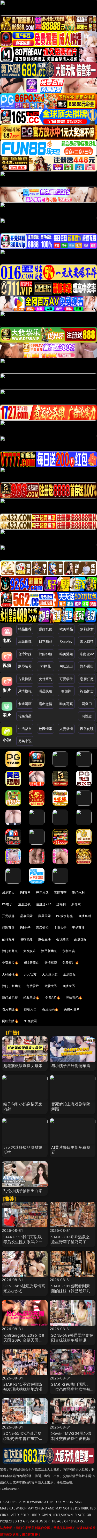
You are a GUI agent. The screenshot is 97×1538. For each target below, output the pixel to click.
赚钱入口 (30, 1009)
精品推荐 (25, 629)
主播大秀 (60, 927)
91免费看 (30, 1021)
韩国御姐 (46, 654)
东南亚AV (87, 654)
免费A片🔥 (53, 997)
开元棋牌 (42, 892)
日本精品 (46, 641)
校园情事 (46, 728)
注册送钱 (24, 904)
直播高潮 (84, 916)
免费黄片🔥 (70, 962)
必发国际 (80, 939)
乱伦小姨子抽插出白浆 (23, 1190)
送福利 (61, 904)
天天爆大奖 (50, 974)
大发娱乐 (29, 951)
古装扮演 (25, 678)
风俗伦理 (87, 728)
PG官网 (25, 892)
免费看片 (32, 986)
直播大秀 (68, 986)
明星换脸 (46, 691)
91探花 (45, 666)
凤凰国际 (44, 916)
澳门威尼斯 (10, 997)
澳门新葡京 (10, 951)
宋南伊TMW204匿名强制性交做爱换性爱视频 (71, 1436)
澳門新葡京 (49, 951)
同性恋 (87, 716)
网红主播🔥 (10, 1021)
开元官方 (30, 974)
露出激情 (46, 703)
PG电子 (7, 904)
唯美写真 (66, 703)
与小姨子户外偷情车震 (71, 1065)
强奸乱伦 (46, 629)
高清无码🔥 (50, 1009)
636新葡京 (31, 962)
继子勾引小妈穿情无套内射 (23, 1106)
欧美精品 (66, 629)
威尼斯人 (8, 892)
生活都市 (25, 728)
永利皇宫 (68, 951)
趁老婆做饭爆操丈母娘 (23, 1065)
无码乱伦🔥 (10, 974)
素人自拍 (87, 641)
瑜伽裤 (66, 691)
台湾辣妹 (25, 654)
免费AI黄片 (72, 1009)
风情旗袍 (25, 691)
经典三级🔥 (31, 997)
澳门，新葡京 (11, 986)
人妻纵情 (66, 728)
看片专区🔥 (10, 1009)
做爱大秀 (50, 986)
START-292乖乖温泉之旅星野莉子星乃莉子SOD (70, 1241)
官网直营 (60, 892)
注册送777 (43, 904)
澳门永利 (78, 892)
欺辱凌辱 (25, 666)
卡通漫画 (25, 703)
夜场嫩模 (62, 939)
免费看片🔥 (10, 962)
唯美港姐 (66, 654)
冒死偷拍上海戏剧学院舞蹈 (71, 1106)
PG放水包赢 (64, 916)
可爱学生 (66, 678)
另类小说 (25, 741)
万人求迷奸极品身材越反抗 (23, 1150)
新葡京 (76, 904)
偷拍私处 (26, 939)
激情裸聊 (50, 962)
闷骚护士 (87, 691)
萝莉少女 (87, 629)
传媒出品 (25, 716)
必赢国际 (26, 916)
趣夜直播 (44, 939)
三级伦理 (25, 641)
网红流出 (66, 666)
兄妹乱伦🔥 (74, 997)
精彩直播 (8, 927)
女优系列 (46, 678)
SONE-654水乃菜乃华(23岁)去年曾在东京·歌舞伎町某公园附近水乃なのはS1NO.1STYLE (23, 1441)
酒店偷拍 (42, 927)
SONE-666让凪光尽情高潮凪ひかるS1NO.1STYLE (24, 1290)
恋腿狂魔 (87, 678)
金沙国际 (69, 974)
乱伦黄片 (8, 939)
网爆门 (87, 703)
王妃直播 (78, 927)
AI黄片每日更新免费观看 (71, 1150)
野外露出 (87, 666)
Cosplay (66, 641)
